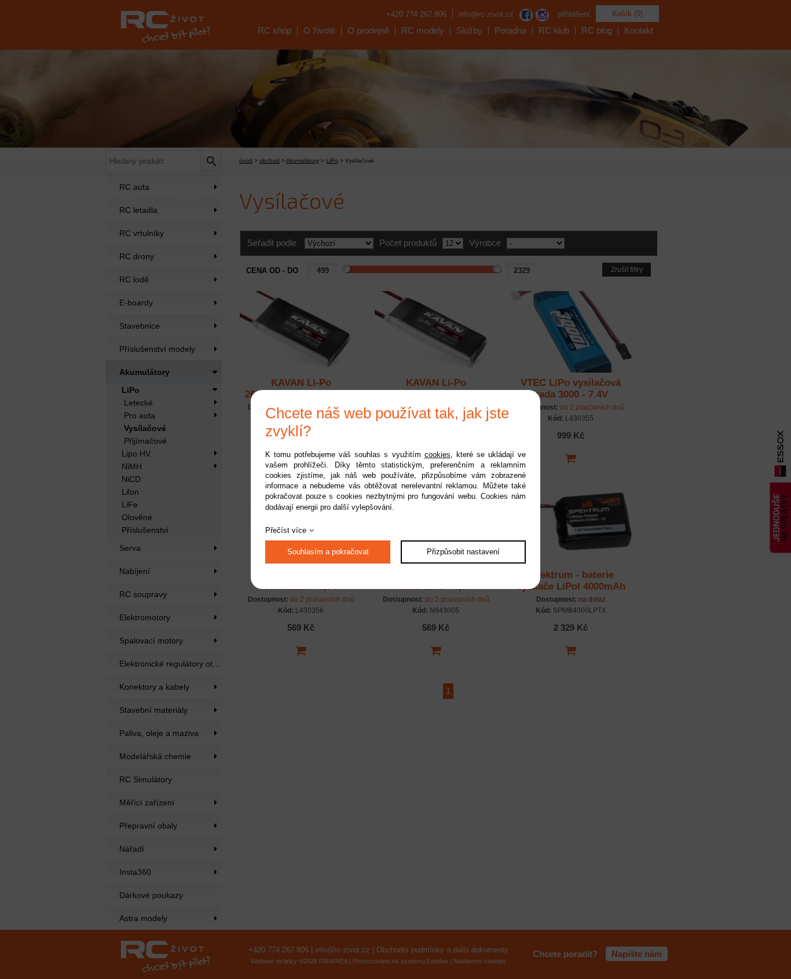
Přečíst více (285, 530)
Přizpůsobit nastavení (463, 551)
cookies (437, 454)
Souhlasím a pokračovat (328, 551)
